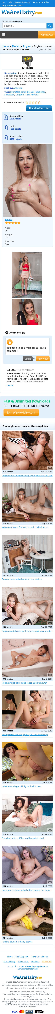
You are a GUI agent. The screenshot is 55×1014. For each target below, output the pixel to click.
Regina (27, 46)
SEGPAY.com (11, 1004)
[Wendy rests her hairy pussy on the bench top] (27, 709)
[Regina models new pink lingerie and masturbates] (27, 606)
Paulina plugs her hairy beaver (17, 941)
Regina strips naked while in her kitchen (22, 579)
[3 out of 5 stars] (33, 102)
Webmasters (23, 961)
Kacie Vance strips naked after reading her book (26, 890)
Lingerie (20, 94)
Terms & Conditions (39, 956)
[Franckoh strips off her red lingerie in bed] (27, 813)
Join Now (43, 358)
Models (16, 46)
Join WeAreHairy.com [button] (21, 412)
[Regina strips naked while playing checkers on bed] (27, 450)
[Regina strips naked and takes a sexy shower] (27, 658)
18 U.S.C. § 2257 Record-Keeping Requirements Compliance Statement (27, 967)
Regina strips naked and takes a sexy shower (24, 682)
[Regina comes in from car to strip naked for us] (27, 502)
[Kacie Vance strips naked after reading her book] (27, 865)
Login (28, 358)
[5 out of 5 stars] (39, 102)
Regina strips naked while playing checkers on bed (27, 475)
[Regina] (27, 180)
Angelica (17, 87)
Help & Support (21, 956)
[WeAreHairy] (27, 977)
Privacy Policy (9, 961)
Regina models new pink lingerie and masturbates (27, 631)
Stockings (40, 91)
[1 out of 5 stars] (26, 102)
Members (35, 961)
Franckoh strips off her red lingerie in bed (23, 838)
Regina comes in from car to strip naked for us (25, 527)
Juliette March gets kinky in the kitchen (21, 786)
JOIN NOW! (47, 34)
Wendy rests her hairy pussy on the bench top (25, 734)
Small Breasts (27, 91)
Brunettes (15, 91)
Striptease (9, 94)
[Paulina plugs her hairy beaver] (27, 917)
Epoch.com (19, 999)
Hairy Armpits (32, 94)
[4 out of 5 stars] (36, 102)
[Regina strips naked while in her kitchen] (27, 554)
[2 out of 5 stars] (30, 102)
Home (5, 46)
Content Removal (27, 1006)
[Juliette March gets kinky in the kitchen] (27, 761)
